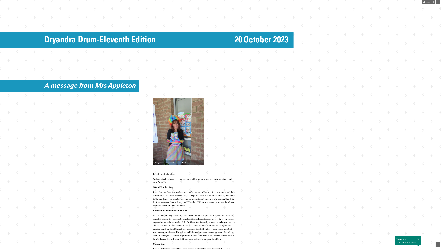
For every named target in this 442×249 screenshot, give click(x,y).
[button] (426, 2)
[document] (221, 124)
